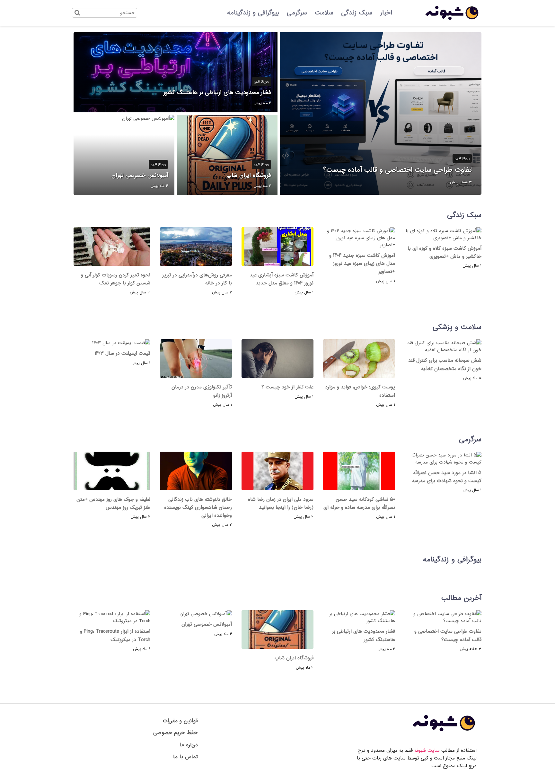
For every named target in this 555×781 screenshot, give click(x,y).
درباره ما (189, 745)
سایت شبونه (427, 750)
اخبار (386, 13)
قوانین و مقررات (180, 721)
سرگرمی (297, 13)
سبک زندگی (356, 13)
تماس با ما (185, 757)
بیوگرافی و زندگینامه (253, 13)
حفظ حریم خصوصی (175, 733)
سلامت (324, 13)
